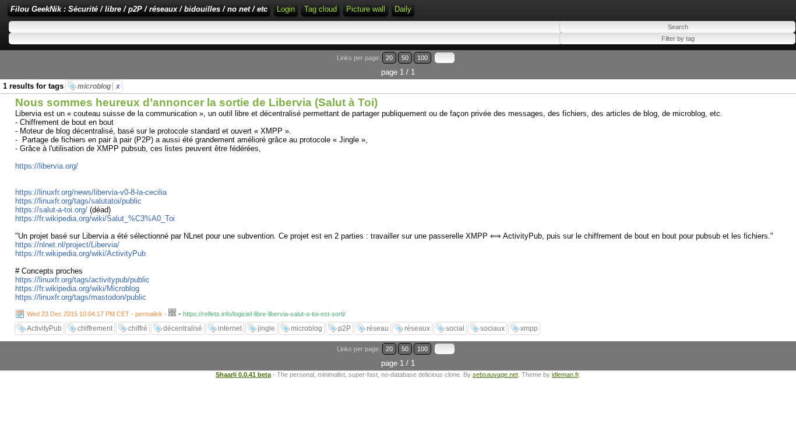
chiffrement (95, 328)
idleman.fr (565, 374)
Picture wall (365, 9)
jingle (266, 328)
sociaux (492, 328)
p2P (344, 328)
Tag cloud (320, 9)
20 (389, 57)
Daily (403, 9)
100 (422, 57)
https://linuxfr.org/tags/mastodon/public (80, 297)
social (455, 328)
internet (230, 328)
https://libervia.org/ (46, 166)
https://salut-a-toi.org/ (51, 209)
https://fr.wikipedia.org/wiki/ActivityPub (80, 253)
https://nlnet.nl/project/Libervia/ (67, 244)
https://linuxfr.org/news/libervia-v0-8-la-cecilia (91, 192)
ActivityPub (44, 328)
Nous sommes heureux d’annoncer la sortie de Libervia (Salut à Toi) (196, 102)
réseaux (417, 328)
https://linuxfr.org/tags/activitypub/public (82, 279)
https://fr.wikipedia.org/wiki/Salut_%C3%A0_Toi (95, 218)
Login (286, 9)
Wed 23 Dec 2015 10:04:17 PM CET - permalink (95, 313)
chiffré (137, 328)
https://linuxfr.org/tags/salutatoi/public (78, 201)
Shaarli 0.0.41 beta (243, 374)
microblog (99, 86)
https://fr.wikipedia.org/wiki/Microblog (77, 288)
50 (404, 57)
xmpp (529, 328)
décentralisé (182, 328)
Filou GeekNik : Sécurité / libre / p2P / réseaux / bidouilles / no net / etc (138, 9)
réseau (378, 328)
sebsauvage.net (495, 374)
